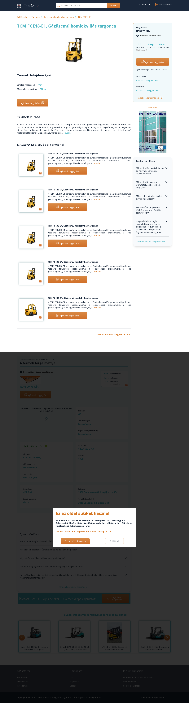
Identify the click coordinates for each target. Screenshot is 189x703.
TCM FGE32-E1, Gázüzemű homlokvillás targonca (73, 261)
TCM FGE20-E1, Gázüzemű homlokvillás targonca (73, 153)
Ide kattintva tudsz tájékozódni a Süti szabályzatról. (83, 531)
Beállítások (114, 541)
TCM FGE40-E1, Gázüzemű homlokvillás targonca (73, 298)
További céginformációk (149, 97)
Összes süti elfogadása (75, 541)
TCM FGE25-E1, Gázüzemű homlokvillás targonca (73, 189)
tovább (97, 163)
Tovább (67, 132)
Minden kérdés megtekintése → (152, 241)
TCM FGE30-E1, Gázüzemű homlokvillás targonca (73, 225)
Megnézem (152, 80)
